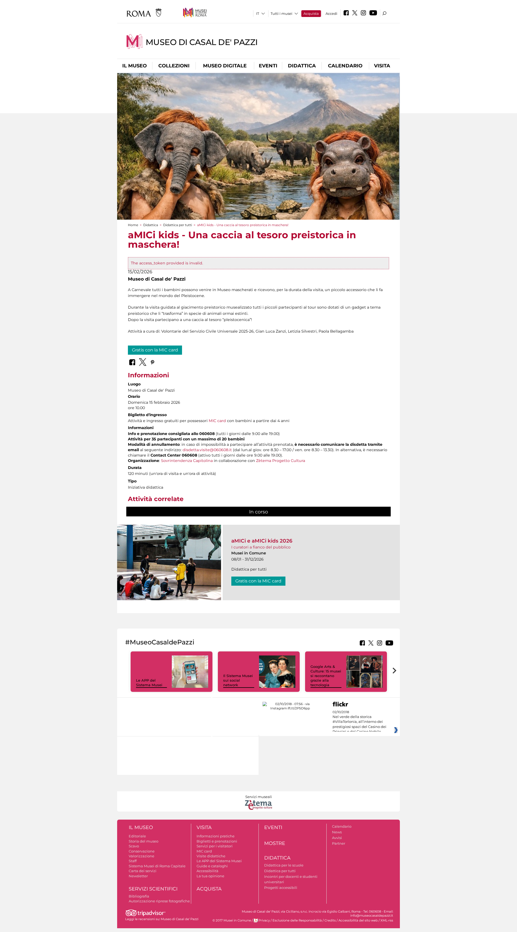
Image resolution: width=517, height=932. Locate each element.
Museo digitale (225, 66)
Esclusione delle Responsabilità (297, 920)
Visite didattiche (211, 856)
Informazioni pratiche (216, 836)
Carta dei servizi (142, 871)
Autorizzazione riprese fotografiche (159, 901)
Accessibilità (207, 871)
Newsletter (138, 876)
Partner (338, 843)
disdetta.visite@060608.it (207, 449)
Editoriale (137, 836)
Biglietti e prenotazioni (217, 841)
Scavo (134, 846)
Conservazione (142, 851)
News (337, 832)
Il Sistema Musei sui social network (238, 680)
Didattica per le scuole (283, 865)
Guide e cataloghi (212, 866)
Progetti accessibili (280, 887)
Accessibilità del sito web (358, 920)
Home (133, 225)
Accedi (331, 13)
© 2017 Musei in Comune (231, 920)
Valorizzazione (141, 856)
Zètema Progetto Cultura (280, 460)
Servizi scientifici (153, 888)
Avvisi (337, 838)
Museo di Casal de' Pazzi (202, 42)
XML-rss (386, 920)
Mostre (274, 843)
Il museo (134, 66)
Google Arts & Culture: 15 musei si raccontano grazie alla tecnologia (325, 675)
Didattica (302, 66)
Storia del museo (143, 841)
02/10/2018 (359, 722)
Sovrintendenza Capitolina (187, 460)
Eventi (268, 66)
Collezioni (174, 66)
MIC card (217, 420)
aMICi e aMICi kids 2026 (261, 541)
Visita (382, 66)
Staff (133, 861)
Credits (330, 920)
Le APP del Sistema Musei (149, 682)
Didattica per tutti (177, 225)
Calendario (345, 66)
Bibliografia (139, 896)
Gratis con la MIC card (155, 350)
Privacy (264, 920)
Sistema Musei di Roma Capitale (157, 866)
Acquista (311, 13)
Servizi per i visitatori (215, 846)
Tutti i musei (281, 13)
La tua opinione (210, 876)
